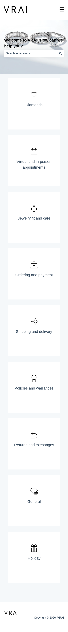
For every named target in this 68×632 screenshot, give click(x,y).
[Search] (60, 53)
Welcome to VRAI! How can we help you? (33, 43)
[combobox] (30, 53)
